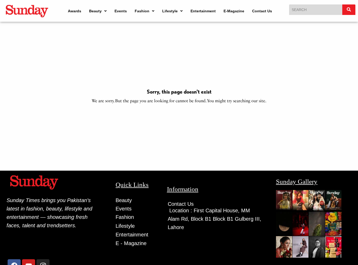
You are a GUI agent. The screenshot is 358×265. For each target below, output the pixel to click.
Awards (74, 11)
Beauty (95, 11)
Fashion (142, 11)
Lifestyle (170, 11)
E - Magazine (131, 243)
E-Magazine (234, 11)
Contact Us (262, 11)
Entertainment (203, 11)
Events (121, 11)
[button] (98, 11)
